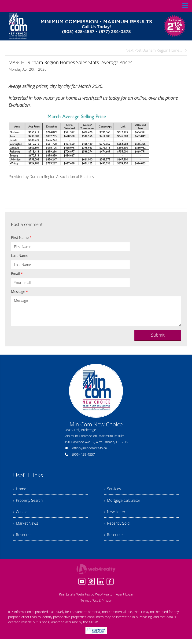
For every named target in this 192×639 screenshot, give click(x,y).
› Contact (21, 511)
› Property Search (28, 500)
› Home (19, 488)
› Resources (23, 534)
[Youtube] (81, 581)
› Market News (25, 523)
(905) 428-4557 (83, 454)
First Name (21, 237)
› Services (112, 488)
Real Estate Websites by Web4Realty (85, 594)
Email (17, 273)
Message (19, 291)
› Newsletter (114, 511)
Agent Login (124, 594)
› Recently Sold (117, 523)
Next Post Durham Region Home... (154, 50)
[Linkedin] (100, 581)
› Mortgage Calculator (122, 500)
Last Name (19, 255)
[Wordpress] (91, 581)
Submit (158, 335)
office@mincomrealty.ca (89, 448)
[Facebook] (110, 581)
